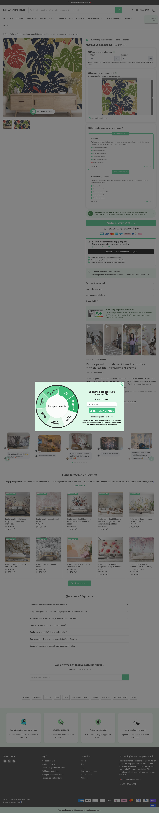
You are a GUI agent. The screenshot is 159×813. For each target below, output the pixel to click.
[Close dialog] (121, 384)
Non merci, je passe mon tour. (101, 417)
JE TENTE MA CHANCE (102, 410)
